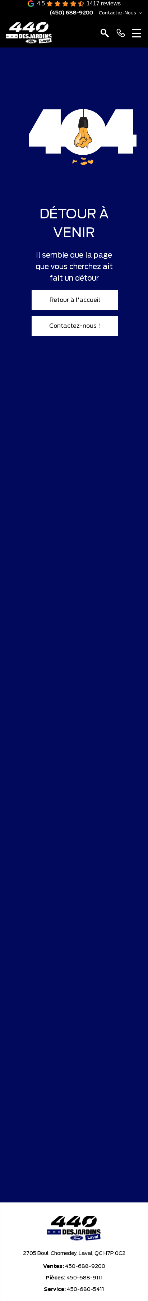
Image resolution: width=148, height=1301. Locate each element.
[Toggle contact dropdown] (140, 13)
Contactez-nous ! (74, 326)
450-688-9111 (84, 1277)
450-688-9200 (85, 1266)
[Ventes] (120, 33)
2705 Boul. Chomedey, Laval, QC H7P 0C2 (74, 1253)
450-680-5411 (85, 1289)
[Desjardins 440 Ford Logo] (29, 33)
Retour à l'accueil (75, 300)
